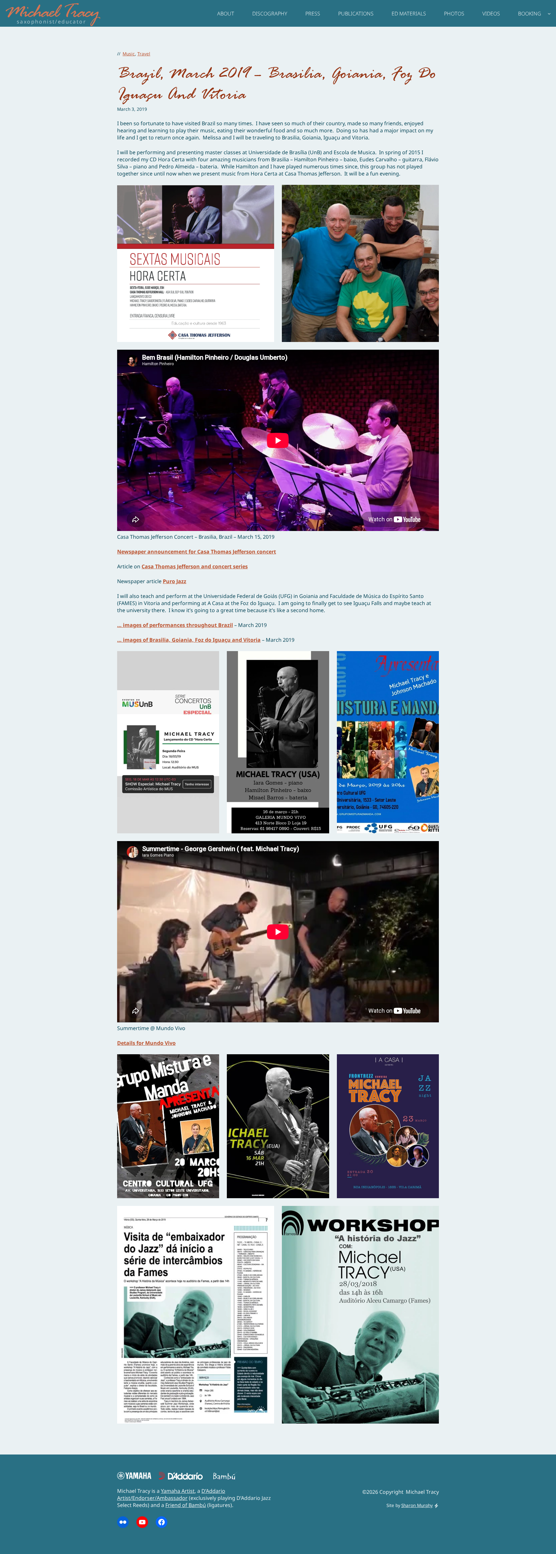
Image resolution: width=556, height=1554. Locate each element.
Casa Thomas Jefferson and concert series (195, 566)
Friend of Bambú (185, 1505)
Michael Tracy (51, 13)
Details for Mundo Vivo (146, 1043)
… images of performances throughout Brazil (175, 625)
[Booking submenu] (549, 13)
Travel (143, 54)
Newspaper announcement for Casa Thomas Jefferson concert (196, 551)
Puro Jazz (174, 581)
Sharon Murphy (417, 1505)
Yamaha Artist (178, 1490)
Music (129, 54)
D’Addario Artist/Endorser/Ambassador (171, 1494)
